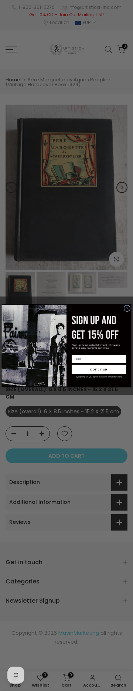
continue (99, 369)
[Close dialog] (127, 308)
